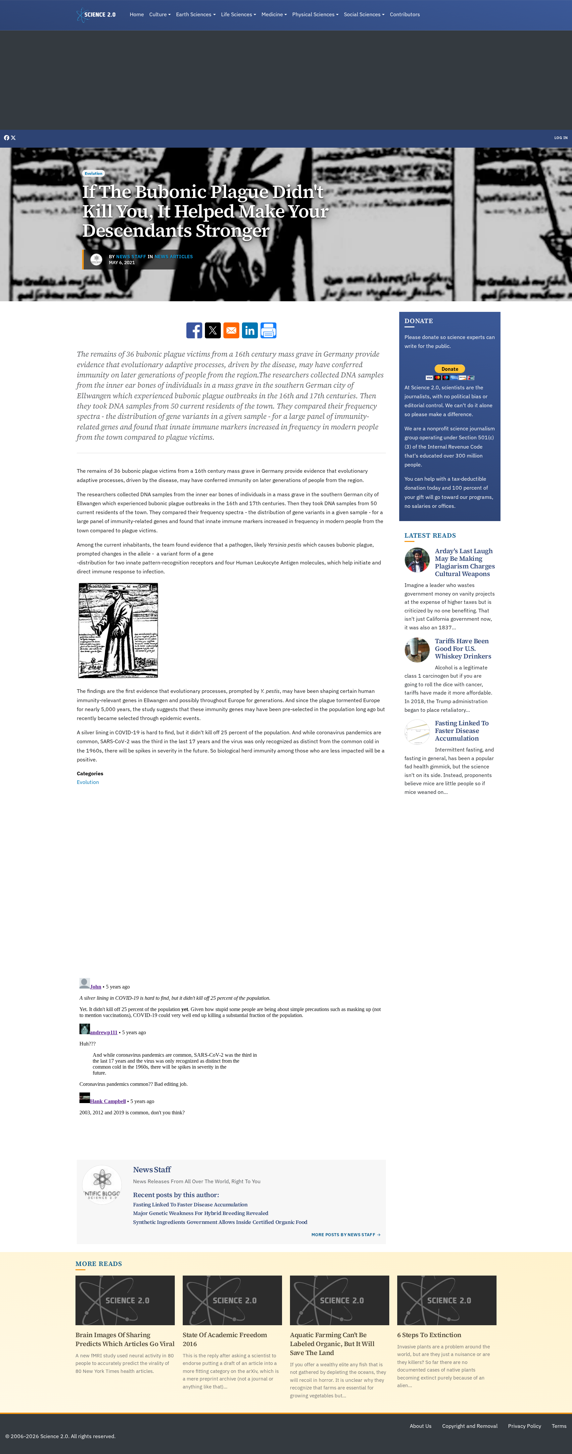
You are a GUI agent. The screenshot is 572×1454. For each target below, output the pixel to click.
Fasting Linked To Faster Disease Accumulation (190, 1204)
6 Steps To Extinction (429, 1334)
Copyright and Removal (470, 1426)
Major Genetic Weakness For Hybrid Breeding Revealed (200, 1213)
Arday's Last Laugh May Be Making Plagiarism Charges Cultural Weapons (465, 562)
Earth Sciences (194, 14)
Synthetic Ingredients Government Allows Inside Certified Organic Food (220, 1222)
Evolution (93, 173)
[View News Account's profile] (96, 260)
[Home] (98, 15)
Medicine (272, 14)
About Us (421, 1426)
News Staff (131, 257)
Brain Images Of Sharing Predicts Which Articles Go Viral (124, 1339)
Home (137, 14)
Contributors (405, 14)
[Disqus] (231, 877)
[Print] (268, 330)
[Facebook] (7, 137)
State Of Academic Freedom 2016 (225, 1339)
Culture (158, 14)
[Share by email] (231, 330)
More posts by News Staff (343, 1234)
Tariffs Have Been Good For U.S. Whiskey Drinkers (463, 648)
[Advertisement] (286, 80)
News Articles (174, 257)
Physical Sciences (313, 14)
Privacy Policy (524, 1426)
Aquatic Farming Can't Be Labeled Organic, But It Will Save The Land (332, 1343)
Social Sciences (362, 14)
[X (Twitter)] (13, 137)
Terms (559, 1426)
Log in (561, 137)
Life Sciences (236, 14)
